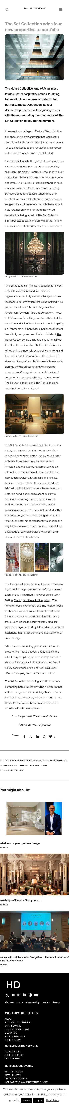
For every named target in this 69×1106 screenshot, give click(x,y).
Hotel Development (42, 760)
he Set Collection (41, 285)
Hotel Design (26, 760)
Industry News (17, 770)
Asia (17, 760)
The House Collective (19, 88)
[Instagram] (18, 995)
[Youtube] (35, 995)
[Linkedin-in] (24, 995)
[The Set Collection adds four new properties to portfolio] (24, 736)
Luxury (3, 765)
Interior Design (60, 760)
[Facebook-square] (13, 995)
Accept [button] (26, 1100)
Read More (52, 1100)
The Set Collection (30, 104)
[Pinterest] (30, 995)
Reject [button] (39, 1100)
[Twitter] (7, 995)
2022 (12, 760)
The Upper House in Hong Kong (32, 600)
